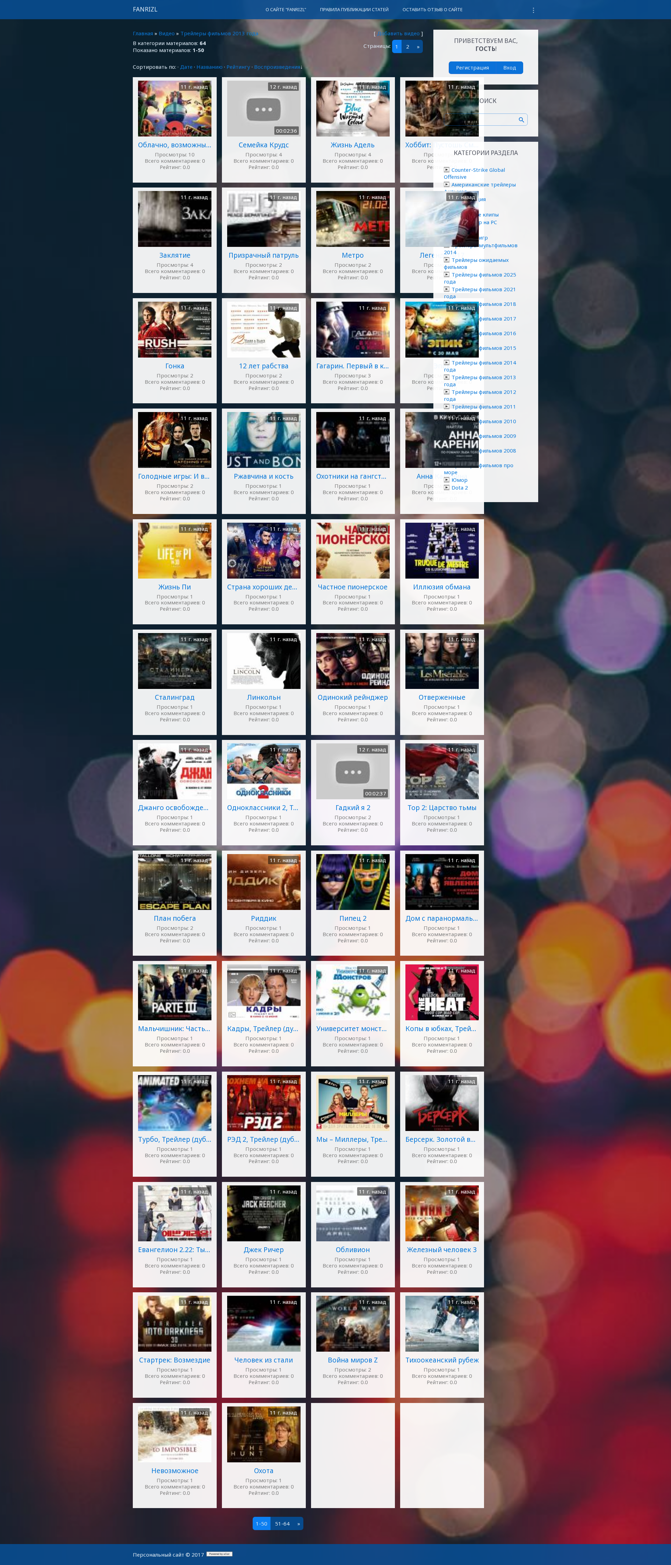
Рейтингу (238, 66)
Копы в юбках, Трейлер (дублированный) (442, 1028)
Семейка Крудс (264, 144)
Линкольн (264, 697)
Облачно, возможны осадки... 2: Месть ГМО (174, 144)
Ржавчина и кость (264, 476)
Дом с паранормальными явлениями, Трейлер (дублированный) (442, 918)
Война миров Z (353, 1360)
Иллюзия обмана (442, 587)
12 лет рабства (264, 365)
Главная (143, 33)
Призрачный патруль (264, 255)
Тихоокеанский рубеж (442, 1360)
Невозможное (175, 1470)
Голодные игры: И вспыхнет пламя (174, 476)
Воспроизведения (277, 66)
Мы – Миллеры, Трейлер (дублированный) (353, 1139)
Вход (509, 67)
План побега (175, 918)
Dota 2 (460, 487)
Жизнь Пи (175, 587)
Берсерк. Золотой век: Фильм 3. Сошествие (442, 1139)
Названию (209, 66)
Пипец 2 (353, 918)
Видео (167, 33)
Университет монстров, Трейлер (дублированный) (353, 1028)
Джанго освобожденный (174, 807)
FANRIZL (145, 9)
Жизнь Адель (353, 144)
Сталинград (175, 697)
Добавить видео (398, 33)
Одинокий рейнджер (353, 697)
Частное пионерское (353, 587)
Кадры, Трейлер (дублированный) (264, 1028)
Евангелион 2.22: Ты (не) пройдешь (174, 1249)
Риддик (263, 918)
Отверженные (442, 697)
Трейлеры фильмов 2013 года (219, 33)
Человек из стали (264, 1360)
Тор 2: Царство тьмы (442, 807)
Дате (186, 66)
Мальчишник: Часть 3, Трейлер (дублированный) (174, 1028)
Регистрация (472, 67)
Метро (353, 255)
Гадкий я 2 (353, 807)
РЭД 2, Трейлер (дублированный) (264, 1139)
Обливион (353, 1249)
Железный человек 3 (442, 1249)
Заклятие (174, 255)
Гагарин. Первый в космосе (353, 365)
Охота (264, 1470)
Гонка (175, 365)
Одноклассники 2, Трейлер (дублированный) (264, 807)
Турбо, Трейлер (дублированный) (174, 1139)
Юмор (460, 479)
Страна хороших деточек (264, 587)
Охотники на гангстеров (353, 476)
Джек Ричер (264, 1249)
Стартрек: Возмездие (174, 1360)
